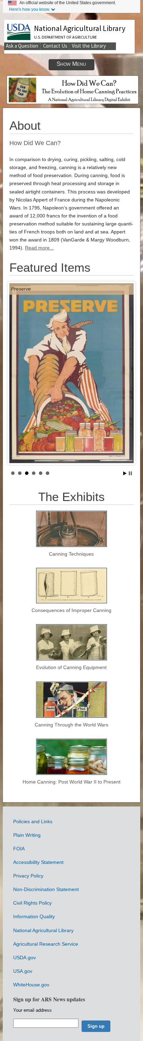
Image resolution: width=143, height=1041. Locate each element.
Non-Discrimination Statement (46, 889)
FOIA (19, 848)
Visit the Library (89, 45)
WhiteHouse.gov (31, 984)
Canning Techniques (71, 554)
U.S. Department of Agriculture (65, 37)
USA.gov (22, 971)
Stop (130, 473)
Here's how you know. (29, 9)
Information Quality (34, 916)
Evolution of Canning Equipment (71, 667)
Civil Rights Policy (32, 903)
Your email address (32, 1010)
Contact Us (55, 45)
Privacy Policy (28, 876)
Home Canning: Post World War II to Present (71, 782)
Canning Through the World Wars (71, 725)
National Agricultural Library (79, 28)
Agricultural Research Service (45, 944)
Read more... (39, 248)
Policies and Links (32, 821)
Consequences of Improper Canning (71, 610)
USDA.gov (24, 957)
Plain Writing (27, 835)
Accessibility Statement (38, 862)
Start (125, 473)
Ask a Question (22, 45)
